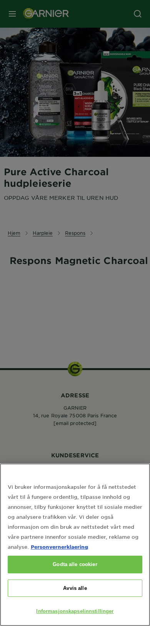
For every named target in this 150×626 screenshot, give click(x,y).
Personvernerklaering (59, 546)
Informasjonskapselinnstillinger (74, 611)
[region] (75, 544)
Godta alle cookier (75, 564)
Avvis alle (75, 588)
